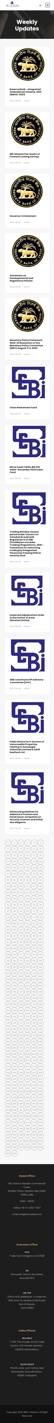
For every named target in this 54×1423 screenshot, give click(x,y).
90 (40, 930)
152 (14, 998)
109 (8, 954)
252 (40, 1097)
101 (34, 942)
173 (34, 1017)
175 (8, 1023)
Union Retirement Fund (23, 407)
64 (27, 905)
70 (27, 911)
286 (27, 1135)
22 (27, 861)
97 (8, 942)
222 (40, 1066)
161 (34, 1004)
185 (34, 1029)
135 (21, 979)
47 (34, 886)
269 (34, 1116)
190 (27, 1035)
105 (21, 948)
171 (21, 1017)
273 (21, 1122)
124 (27, 967)
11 (34, 849)
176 (14, 1023)
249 (21, 1097)
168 (40, 1010)
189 (21, 1035)
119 (34, 961)
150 (40, 992)
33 (21, 874)
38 (14, 880)
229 (8, 1079)
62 (14, 905)
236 (14, 1085)
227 (34, 1072)
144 (40, 985)
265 (8, 1116)
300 (40, 1147)
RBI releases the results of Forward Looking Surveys (25, 155)
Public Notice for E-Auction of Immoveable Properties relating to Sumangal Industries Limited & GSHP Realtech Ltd (27, 747)
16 (27, 855)
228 (40, 1072)
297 (21, 1147)
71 (34, 911)
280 (27, 1128)
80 (14, 923)
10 (28, 849)
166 (27, 1010)
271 (8, 1122)
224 (14, 1072)
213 (21, 1060)
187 (8, 1035)
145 (8, 992)
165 (21, 1010)
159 (21, 1004)
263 (34, 1110)
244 (27, 1091)
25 (8, 867)
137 (34, 979)
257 (34, 1104)
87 (21, 930)
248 (14, 1097)
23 (34, 861)
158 (14, 1004)
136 (27, 979)
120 (40, 961)
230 (14, 1079)
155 (34, 998)
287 (34, 1135)
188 (14, 1035)
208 (27, 1054)
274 (27, 1122)
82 (27, 923)
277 (8, 1128)
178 (27, 1023)
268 (27, 1116)
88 (27, 930)
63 (21, 905)
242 (14, 1091)
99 (21, 942)
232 (27, 1079)
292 (27, 1141)
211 (8, 1060)
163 (8, 1010)
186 (40, 1029)
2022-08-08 (15, 100)
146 (14, 992)
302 (14, 1153)
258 (40, 1104)
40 (27, 880)
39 (21, 880)
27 (21, 867)
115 (8, 961)
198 (40, 1041)
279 (21, 1128)
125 (34, 967)
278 (14, 1128)
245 (34, 1091)
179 (34, 1023)
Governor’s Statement (23, 216)
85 (8, 930)
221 (34, 1066)
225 (21, 1072)
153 (21, 998)
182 (14, 1029)
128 (14, 973)
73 (8, 917)
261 (21, 1110)
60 (40, 898)
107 (34, 948)
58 (27, 898)
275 (34, 1122)
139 (8, 985)
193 (8, 1041)
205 (8, 1054)
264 (40, 1110)
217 (8, 1066)
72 (40, 911)
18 (40, 855)
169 (8, 1017)
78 (40, 917)
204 (40, 1048)
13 (8, 855)
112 (27, 954)
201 (21, 1048)
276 (40, 1122)
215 (34, 1060)
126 (40, 967)
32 (14, 874)
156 (40, 998)
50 (14, 892)
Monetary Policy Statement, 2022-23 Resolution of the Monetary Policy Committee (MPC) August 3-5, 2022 (26, 344)
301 (8, 1153)
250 (27, 1097)
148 (27, 992)
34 (27, 874)
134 (14, 979)
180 (40, 1023)
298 (27, 1147)
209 (34, 1054)
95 (34, 936)
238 (27, 1085)
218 (14, 1066)
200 (14, 1048)
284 (14, 1135)
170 (14, 1017)
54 (40, 892)
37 (8, 880)
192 (40, 1035)
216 (40, 1060)
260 (14, 1110)
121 (8, 967)
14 (15, 855)
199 (8, 1048)
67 (8, 911)
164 (14, 1010)
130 (27, 973)
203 (34, 1048)
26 (14, 867)
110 (14, 954)
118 (27, 961)
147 (21, 992)
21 (21, 861)
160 (27, 1004)
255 (21, 1104)
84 (40, 923)
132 (40, 973)
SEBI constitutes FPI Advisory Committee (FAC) (26, 681)
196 (27, 1041)
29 (34, 867)
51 (21, 892)
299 (34, 1147)
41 (34, 880)
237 (21, 1085)
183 (21, 1029)
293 (34, 1141)
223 (8, 1072)
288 (40, 1135)
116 (14, 961)
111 (21, 954)
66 (40, 905)
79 (8, 923)
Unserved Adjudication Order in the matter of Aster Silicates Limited (27, 617)
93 (21, 936)
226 (27, 1072)
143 (34, 985)
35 (34, 874)
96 (40, 936)
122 (14, 967)
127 (8, 973)
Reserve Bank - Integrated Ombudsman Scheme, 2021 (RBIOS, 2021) (25, 92)
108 (40, 948)
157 (8, 1004)
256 (27, 1104)
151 (8, 998)
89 (34, 930)
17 (34, 855)
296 (14, 1147)
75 (21, 917)
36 (40, 874)
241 (8, 1091)
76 (27, 917)
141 (21, 985)
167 (34, 1010)
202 (27, 1048)
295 (8, 1147)
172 (27, 1017)
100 (27, 942)
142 (27, 985)
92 (14, 936)
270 (40, 1116)
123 (21, 967)
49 (8, 892)
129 (21, 973)
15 (21, 855)
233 (34, 1079)
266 (14, 1116)
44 (14, 886)
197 (34, 1041)
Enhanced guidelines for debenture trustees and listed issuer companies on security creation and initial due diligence (26, 817)
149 (34, 992)
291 (21, 1141)
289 (8, 1141)
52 (27, 892)
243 (21, 1091)
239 (34, 1085)
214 (27, 1060)
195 (21, 1041)
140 (14, 985)
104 (14, 948)
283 (8, 1135)
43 (8, 886)
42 (40, 880)
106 (27, 948)
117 (21, 961)
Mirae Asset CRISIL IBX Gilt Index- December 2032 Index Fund (26, 469)
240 (40, 1085)
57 (21, 898)
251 (34, 1097)
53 (34, 892)
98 (14, 942)
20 (14, 861)
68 (14, 911)
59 (34, 898)
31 (8, 874)
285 (21, 1135)
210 (40, 1054)
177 (21, 1023)
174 (40, 1017)
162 (40, 1004)
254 (14, 1104)
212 (14, 1060)
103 (8, 948)
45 (21, 886)
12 (40, 849)
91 (8, 936)
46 (27, 886)
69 (21, 911)
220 (27, 1066)
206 (14, 1054)
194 (14, 1041)
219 (21, 1066)
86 (14, 930)
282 (40, 1128)
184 (27, 1029)
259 (8, 1110)
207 (21, 1054)
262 (27, 1110)
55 (8, 898)
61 (8, 905)
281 (34, 1128)
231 (21, 1079)
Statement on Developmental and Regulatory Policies (21, 278)
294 (40, 1141)
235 (8, 1085)
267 (21, 1116)
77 (34, 917)
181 (8, 1029)
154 (27, 998)
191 (34, 1035)
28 (27, 867)
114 (40, 954)
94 (27, 936)
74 (14, 917)
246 (40, 1091)
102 (40, 942)
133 (8, 979)
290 (14, 1141)
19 (8, 861)
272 (14, 1122)
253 (8, 1104)
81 (21, 923)
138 (40, 979)
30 (40, 867)
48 (40, 886)
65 (34, 905)
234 (40, 1079)
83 (34, 923)
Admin (27, 100)
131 (34, 973)
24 (40, 861)
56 (14, 898)
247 (8, 1097)
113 (34, 954)
